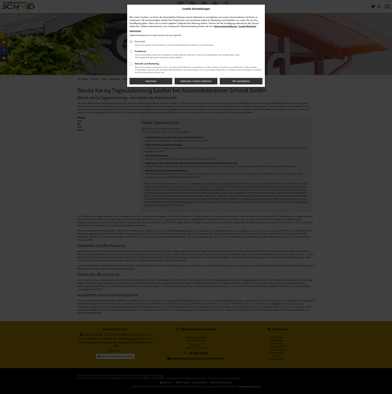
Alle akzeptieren (241, 81)
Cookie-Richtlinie (247, 26)
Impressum (135, 31)
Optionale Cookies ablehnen (196, 81)
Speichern (150, 81)
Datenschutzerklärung (225, 26)
